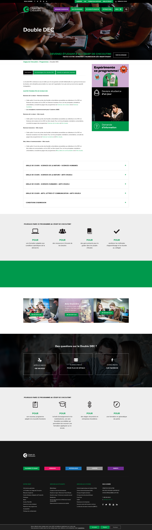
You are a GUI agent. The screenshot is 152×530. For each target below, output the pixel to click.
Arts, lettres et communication (64, 150)
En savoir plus (36, 314)
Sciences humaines (47, 137)
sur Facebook (112, 368)
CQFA (78, 499)
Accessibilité (26, 508)
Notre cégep (27, 484)
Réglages (115, 527)
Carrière (79, 1)
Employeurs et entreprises (83, 502)
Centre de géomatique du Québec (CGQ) (87, 488)
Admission (52, 468)
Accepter (94, 527)
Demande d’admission (61, 9)
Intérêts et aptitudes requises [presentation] (66, 72)
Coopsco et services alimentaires (58, 490)
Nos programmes (77, 9)
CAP (85, 1)
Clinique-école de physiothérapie (85, 495)
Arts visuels (64, 123)
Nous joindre (28, 1)
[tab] (28, 73)
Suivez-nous (112, 365)
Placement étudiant (31, 468)
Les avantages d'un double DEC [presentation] (44, 72)
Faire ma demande (121, 55)
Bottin (24, 499)
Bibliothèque (107, 1)
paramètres (81, 528)
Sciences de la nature (63, 104)
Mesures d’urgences (28, 492)
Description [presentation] (28, 72)
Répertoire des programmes (30, 506)
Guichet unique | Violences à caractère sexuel (61, 495)
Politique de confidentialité (29, 511)
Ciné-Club (79, 497)
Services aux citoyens (84, 484)
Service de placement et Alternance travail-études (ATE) (60, 500)
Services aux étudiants (57, 484)
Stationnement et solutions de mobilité (59, 503)
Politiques (25, 497)
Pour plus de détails (76, 368)
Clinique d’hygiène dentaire (83, 492)
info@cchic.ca (108, 499)
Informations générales (28, 488)
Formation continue (94, 1)
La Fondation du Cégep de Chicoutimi (32, 490)
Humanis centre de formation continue (86, 504)
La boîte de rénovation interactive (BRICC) (87, 506)
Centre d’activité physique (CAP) (85, 490)
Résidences (53, 497)
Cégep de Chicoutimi (30, 62)
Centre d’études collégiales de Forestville (33, 495)
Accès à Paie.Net (27, 502)
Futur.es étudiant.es (92, 9)
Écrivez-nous (76, 365)
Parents (115, 468)
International (107, 9)
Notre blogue (73, 468)
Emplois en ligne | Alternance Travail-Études (60, 492)
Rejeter (105, 527)
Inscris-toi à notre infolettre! (30, 504)
